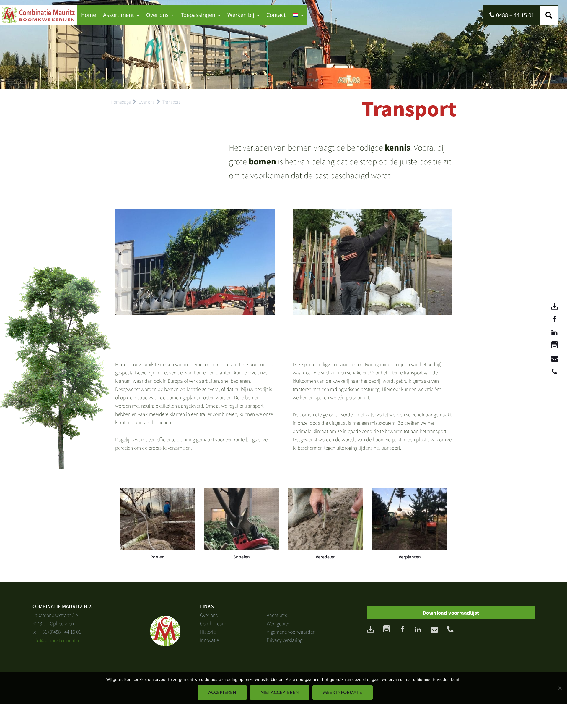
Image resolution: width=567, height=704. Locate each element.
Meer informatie (342, 692)
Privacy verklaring (284, 639)
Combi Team (213, 623)
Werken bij (240, 14)
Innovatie (209, 639)
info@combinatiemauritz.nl (57, 640)
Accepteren (222, 692)
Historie (208, 631)
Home (88, 14)
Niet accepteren (279, 692)
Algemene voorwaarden (291, 631)
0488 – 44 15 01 (514, 15)
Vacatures (277, 615)
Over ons (157, 14)
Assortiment (118, 14)
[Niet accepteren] (560, 688)
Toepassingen (198, 14)
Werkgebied (279, 623)
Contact (276, 14)
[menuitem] (298, 15)
